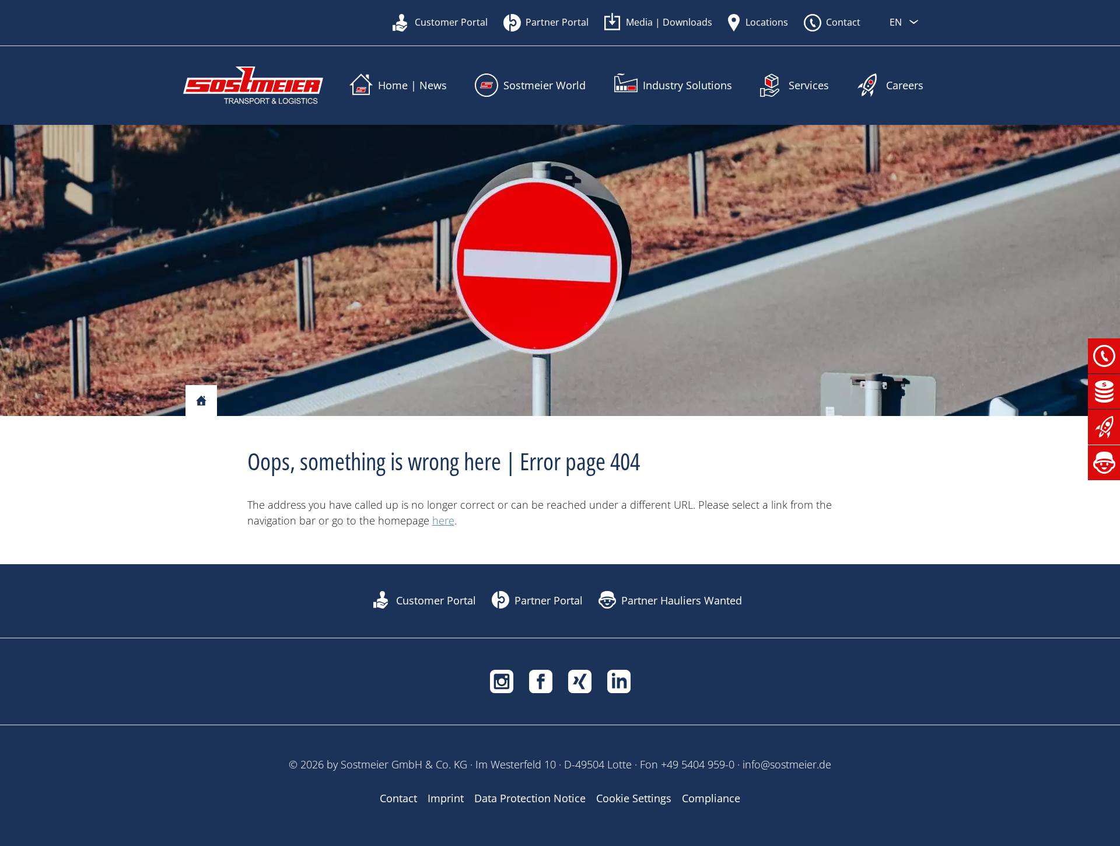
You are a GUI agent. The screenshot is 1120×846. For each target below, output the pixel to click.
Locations (767, 22)
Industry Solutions (687, 85)
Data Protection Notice (530, 798)
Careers (904, 85)
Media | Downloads (669, 22)
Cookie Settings (633, 798)
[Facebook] (540, 680)
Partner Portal (557, 22)
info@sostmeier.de (787, 764)
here (443, 520)
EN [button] (897, 22)
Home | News (412, 85)
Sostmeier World (544, 85)
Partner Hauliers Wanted (681, 600)
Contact (843, 22)
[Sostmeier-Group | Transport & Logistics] (253, 85)
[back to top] (927, 834)
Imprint (446, 798)
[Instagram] (501, 680)
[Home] (201, 401)
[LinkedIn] (619, 680)
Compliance (711, 798)
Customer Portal (451, 22)
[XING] (580, 680)
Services (809, 85)
